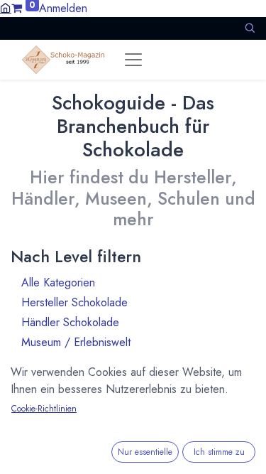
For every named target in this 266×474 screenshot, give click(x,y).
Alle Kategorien (131, 282)
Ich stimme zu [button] (219, 452)
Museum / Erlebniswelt (131, 342)
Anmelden (63, 8)
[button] (249, 28)
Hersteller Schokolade (131, 302)
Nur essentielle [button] (145, 452)
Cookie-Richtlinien (44, 408)
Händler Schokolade (131, 322)
